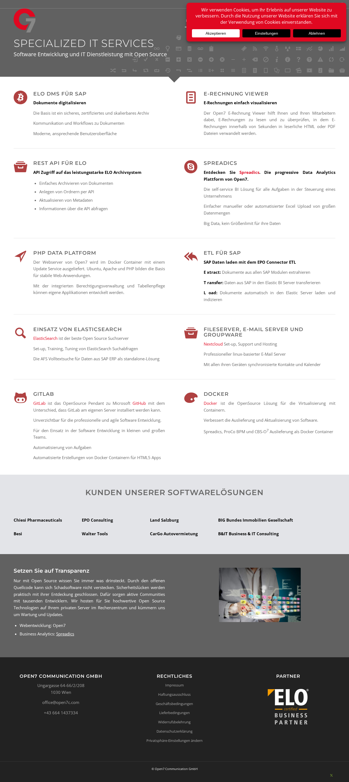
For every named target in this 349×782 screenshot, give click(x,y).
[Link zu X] (331, 775)
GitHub (139, 403)
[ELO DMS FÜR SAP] (20, 97)
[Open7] (24, 20)
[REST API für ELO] (20, 167)
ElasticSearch (45, 338)
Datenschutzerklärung (174, 731)
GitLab (39, 403)
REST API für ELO (60, 163)
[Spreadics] (191, 167)
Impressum (174, 685)
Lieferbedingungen (174, 712)
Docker (210, 403)
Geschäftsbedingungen (174, 703)
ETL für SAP (222, 253)
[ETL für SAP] (191, 256)
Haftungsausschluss (174, 694)
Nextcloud (213, 344)
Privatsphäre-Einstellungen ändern (174, 740)
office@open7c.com (60, 702)
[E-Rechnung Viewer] (191, 97)
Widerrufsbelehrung (174, 721)
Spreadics (220, 163)
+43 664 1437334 (61, 712)
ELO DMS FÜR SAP (60, 94)
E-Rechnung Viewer (236, 94)
